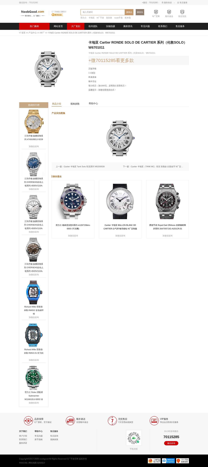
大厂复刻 (75, 26)
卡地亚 (92, 18)
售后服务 (183, 2)
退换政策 (54, 439)
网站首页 (58, 26)
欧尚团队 (93, 26)
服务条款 (168, 2)
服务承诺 (23, 443)
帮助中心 (93, 103)
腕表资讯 (127, 26)
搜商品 (129, 12)
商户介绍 (23, 436)
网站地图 (33, 463)
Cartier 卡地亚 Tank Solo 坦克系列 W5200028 (84, 166)
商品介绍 (56, 104)
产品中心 (33, 33)
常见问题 (145, 26)
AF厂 (42, 33)
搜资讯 (140, 12)
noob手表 (118, 18)
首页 (23, 33)
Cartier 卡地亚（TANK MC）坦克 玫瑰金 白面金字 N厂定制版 (158, 166)
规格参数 (75, 104)
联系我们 (162, 26)
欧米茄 (128, 18)
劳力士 (83, 18)
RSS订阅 (23, 463)
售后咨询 (54, 436)
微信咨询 (171, 443)
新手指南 (39, 439)
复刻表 (109, 18)
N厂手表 (100, 18)
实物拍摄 (110, 26)
